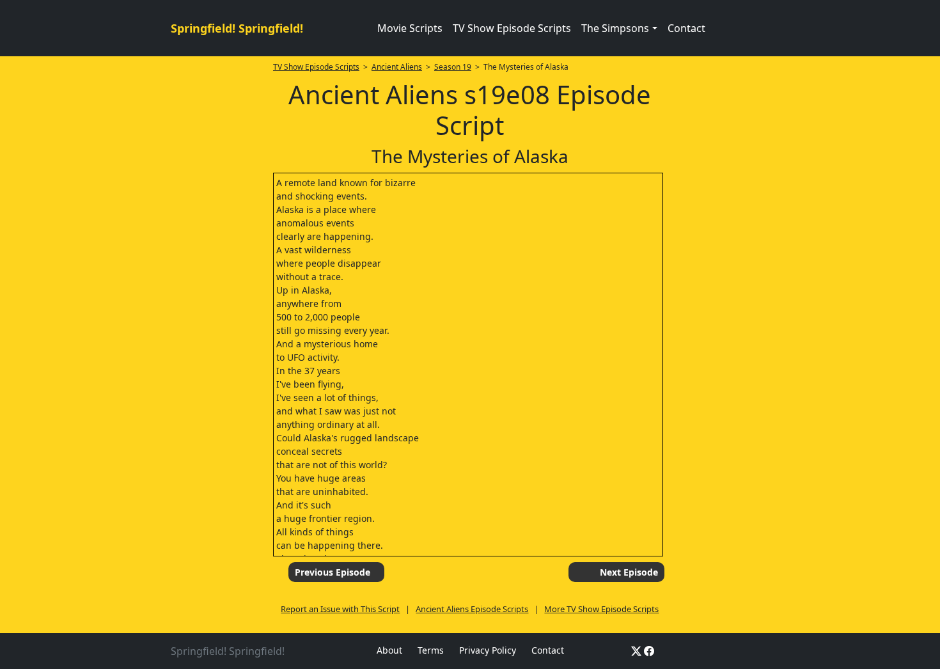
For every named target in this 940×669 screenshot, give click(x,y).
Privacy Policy (487, 650)
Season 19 (452, 66)
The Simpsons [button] (615, 28)
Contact (686, 28)
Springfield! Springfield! (237, 28)
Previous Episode (332, 572)
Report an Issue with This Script (340, 609)
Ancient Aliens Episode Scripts (472, 609)
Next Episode (629, 572)
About (389, 650)
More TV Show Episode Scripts (601, 609)
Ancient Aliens (397, 66)
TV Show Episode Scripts (512, 28)
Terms (431, 650)
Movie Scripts (410, 28)
